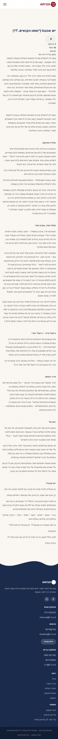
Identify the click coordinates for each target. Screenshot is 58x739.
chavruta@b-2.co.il (48, 617)
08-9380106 (50, 629)
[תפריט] (5, 4)
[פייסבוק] (53, 599)
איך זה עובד (51, 683)
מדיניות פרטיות (50, 715)
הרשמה (53, 698)
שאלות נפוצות (50, 693)
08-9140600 (50, 660)
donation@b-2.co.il (48, 634)
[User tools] (50, 39)
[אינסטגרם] (46, 599)
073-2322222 (50, 612)
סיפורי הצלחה (50, 688)
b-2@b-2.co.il (50, 664)
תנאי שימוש (51, 710)
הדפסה (51, 44)
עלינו (54, 678)
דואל (51, 47)
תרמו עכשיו (48, 641)
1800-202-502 (50, 655)
